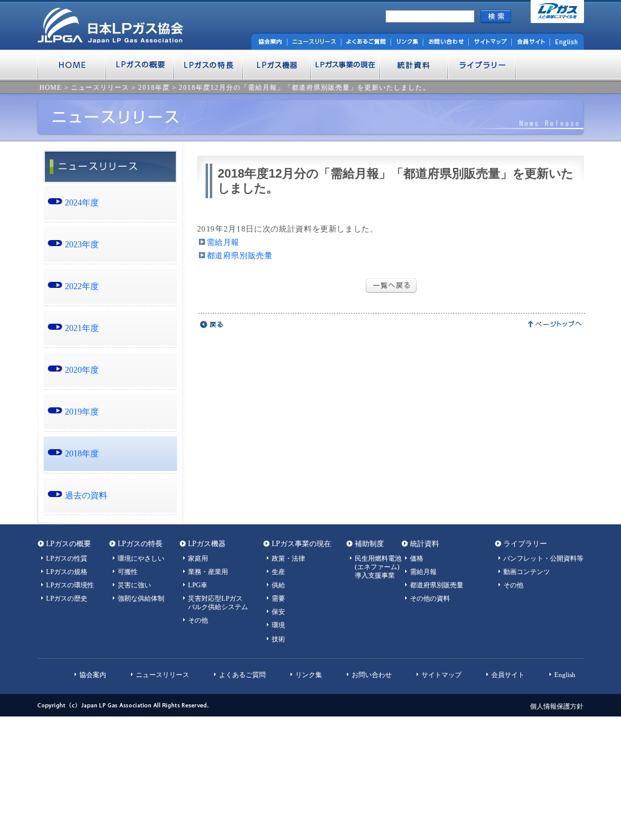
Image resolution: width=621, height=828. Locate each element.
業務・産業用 (208, 571)
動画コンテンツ (526, 571)
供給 (278, 585)
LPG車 (197, 585)
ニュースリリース (100, 87)
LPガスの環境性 (70, 585)
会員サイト (508, 674)
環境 (278, 625)
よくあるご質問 (242, 674)
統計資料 (424, 543)
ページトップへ (555, 324)
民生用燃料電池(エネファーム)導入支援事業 (378, 567)
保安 (278, 611)
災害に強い (134, 585)
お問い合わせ (372, 674)
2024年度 (82, 202)
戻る (212, 324)
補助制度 (369, 543)
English (565, 674)
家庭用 (198, 558)
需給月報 (223, 242)
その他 (198, 620)
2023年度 (82, 244)
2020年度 (82, 370)
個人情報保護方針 (556, 706)
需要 (278, 598)
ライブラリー (525, 543)
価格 (416, 558)
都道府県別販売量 (240, 255)
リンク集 (308, 674)
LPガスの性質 (66, 558)
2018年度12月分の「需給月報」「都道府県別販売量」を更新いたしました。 (304, 87)
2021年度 (82, 328)
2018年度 (154, 87)
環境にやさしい (141, 558)
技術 (278, 639)
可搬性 (128, 571)
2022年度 (82, 286)
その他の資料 (430, 598)
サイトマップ (441, 674)
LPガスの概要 (68, 543)
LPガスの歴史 (66, 598)
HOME (50, 87)
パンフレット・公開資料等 (543, 558)
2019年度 (82, 411)
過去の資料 (86, 495)
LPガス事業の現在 (301, 543)
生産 (278, 571)
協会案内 (92, 674)
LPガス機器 (207, 543)
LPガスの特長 (140, 543)
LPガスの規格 (66, 571)
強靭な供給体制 (141, 598)
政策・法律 (288, 558)
